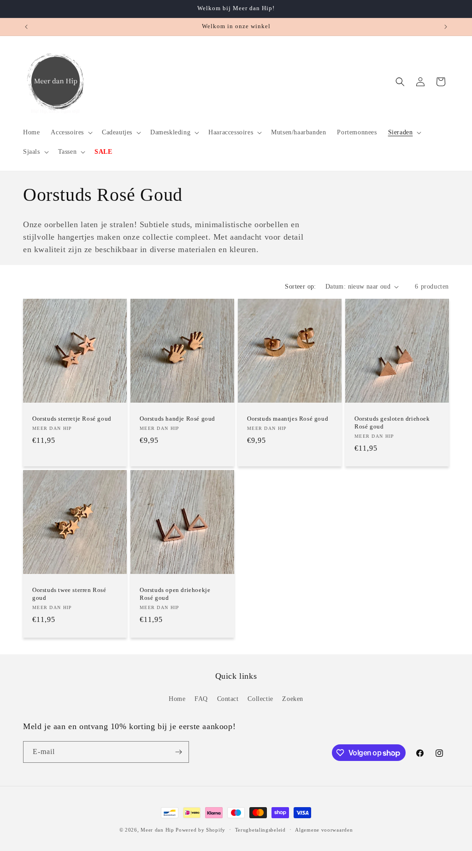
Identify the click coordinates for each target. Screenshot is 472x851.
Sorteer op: (300, 286)
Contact (228, 698)
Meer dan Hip (157, 830)
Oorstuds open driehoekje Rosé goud (175, 593)
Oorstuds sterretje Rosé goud (72, 418)
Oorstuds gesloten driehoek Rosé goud (392, 422)
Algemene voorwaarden (324, 830)
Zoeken (292, 698)
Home (177, 698)
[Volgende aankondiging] (446, 27)
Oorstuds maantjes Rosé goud (287, 418)
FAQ (201, 698)
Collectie (260, 698)
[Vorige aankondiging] (26, 27)
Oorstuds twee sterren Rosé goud (69, 593)
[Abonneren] (178, 752)
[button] (70, 132)
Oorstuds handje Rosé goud (177, 418)
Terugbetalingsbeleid (260, 830)
